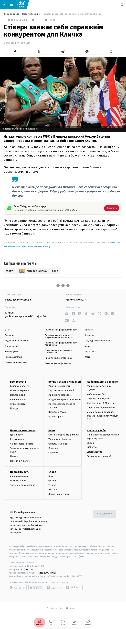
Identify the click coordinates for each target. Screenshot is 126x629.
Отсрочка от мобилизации (101, 407)
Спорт (52, 471)
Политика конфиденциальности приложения (61, 344)
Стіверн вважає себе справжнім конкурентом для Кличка (72, 14)
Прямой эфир (17, 394)
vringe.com (24, 42)
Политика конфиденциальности (61, 330)
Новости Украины (31, 14)
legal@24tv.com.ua (47, 573)
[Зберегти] (111, 51)
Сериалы (53, 452)
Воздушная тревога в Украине (64, 399)
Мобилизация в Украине (102, 381)
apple (36, 587)
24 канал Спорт (12, 14)
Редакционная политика (17, 341)
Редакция (9, 335)
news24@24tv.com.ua (18, 299)
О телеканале (12, 346)
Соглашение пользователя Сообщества (58, 351)
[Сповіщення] (122, 5)
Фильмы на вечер (58, 443)
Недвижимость (19, 471)
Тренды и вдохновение (22, 485)
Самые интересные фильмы (63, 434)
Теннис (52, 485)
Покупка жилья (18, 480)
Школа (90, 443)
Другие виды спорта (59, 494)
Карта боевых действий (61, 390)
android (18, 587)
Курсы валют (17, 439)
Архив (87, 346)
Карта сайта (90, 352)
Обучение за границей (99, 456)
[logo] (21, 4)
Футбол (52, 480)
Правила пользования (16, 362)
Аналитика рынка (19, 476)
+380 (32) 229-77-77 (28, 569)
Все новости (18, 381)
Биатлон (52, 489)
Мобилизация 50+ (96, 394)
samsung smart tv (74, 587)
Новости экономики (22, 430)
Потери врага (55, 416)
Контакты (89, 330)
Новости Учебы (96, 430)
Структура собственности (97, 341)
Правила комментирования (59, 358)
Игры (87, 357)
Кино (51, 430)
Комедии (53, 448)
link (67, 313)
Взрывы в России (57, 412)
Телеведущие (11, 352)
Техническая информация (58, 363)
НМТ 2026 (92, 447)
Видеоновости (18, 399)
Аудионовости (17, 404)
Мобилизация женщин (99, 398)
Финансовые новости (21, 443)
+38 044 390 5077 (75, 299)
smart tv (54, 587)
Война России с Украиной (64, 381)
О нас (7, 330)
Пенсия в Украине (20, 460)
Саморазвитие (94, 451)
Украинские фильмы (59, 439)
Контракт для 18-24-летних (101, 403)
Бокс (50, 476)
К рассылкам (104, 514)
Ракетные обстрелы (59, 386)
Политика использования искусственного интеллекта (59, 336)
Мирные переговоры (59, 394)
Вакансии (89, 335)
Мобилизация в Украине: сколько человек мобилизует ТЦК (102, 416)
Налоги (14, 456)
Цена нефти (16, 434)
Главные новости (19, 386)
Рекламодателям (13, 357)
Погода (14, 408)
